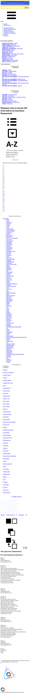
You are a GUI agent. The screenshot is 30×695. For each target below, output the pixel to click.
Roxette (5, 377)
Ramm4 (8, 312)
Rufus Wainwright (7, 463)
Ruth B (5, 476)
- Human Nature (10, 60)
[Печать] (24, 548)
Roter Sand (9, 320)
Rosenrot (8, 319)
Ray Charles (6, 401)
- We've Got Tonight (9, 75)
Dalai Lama (9, 239)
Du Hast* (8, 249)
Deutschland (9, 244)
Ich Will (8, 277)
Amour (8, 225)
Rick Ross (5, 450)
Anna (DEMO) (9, 229)
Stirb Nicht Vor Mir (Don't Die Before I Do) (16, 337)
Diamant (8, 246)
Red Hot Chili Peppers (8, 372)
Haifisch (8, 266)
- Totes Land (7, 103)
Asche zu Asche (10, 231)
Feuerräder (8, 260)
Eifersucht (8, 252)
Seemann (8, 324)
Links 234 (8, 289)
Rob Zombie (6, 458)
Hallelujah (8, 268)
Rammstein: (6, 218)
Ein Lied (8, 253)
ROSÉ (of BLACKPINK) (9, 422)
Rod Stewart (6, 424)
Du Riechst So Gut (10, 251)
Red (4, 479)
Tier (7, 342)
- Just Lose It (7, 57)
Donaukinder (9, 248)
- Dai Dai (10, 43)
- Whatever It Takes (9, 101)
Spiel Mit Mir (9, 332)
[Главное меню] (11, 20)
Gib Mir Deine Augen (11, 264)
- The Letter (7, 99)
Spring (7, 334)
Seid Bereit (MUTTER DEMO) (13, 326)
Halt (7, 270)
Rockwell (5, 443)
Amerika (8, 223)
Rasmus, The (6, 398)
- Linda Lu (12, 85)
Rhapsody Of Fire (7, 437)
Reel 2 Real (6, 469)
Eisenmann (9, 255)
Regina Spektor (7, 435)
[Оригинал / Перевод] (11, 548)
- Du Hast (7, 52)
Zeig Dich (8, 356)
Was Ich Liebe (9, 346)
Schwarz (8, 321)
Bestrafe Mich (9, 235)
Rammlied (8, 313)
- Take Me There (7, 51)
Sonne (7, 330)
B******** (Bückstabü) (12, 238)
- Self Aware (8, 47)
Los (7, 290)
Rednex (5, 427)
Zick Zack (8, 360)
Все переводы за (16, 87)
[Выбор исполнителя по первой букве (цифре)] (12, 149)
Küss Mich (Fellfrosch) (11, 283)
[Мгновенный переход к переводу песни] (12, 138)
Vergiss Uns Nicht (10, 343)
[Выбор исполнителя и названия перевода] (12, 126)
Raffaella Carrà (6, 440)
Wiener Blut (9, 350)
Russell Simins (6, 453)
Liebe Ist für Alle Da (11, 286)
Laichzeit (8, 285)
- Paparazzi (7, 59)
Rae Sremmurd (6, 411)
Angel (7, 226)
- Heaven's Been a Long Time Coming (13, 97)
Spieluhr (8, 333)
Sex (7, 328)
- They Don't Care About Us (13, 53)
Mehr (7, 294)
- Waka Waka (12, 48)
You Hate (8, 355)
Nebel (7, 304)
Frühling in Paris (10, 261)
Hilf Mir (8, 274)
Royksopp (5, 445)
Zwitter (8, 362)
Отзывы (5, 34)
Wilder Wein (9, 351)
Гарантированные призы (9, 29)
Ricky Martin (6, 406)
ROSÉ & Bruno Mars (8, 430)
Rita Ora (5, 409)
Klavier (8, 281)
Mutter (7, 303)
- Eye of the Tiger (11, 102)
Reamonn (5, 393)
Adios (7, 221)
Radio (7, 311)
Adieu (7, 219)
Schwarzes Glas (10, 323)
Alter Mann (9, 222)
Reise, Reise (9, 317)
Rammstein (21, 514)
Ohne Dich (9, 306)
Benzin (8, 234)
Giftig (7, 265)
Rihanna (5, 370)
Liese (7, 287)
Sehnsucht (8, 325)
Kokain (8, 282)
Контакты (5, 35)
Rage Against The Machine (9, 456)
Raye (4, 385)
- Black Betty (8, 95)
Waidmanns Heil (10, 345)
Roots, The (6, 490)
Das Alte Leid (9, 240)
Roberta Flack (6, 471)
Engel (7, 256)
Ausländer (8, 233)
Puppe (7, 308)
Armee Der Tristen (10, 230)
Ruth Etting (6, 484)
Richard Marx (6, 419)
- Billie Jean (9, 44)
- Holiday (7, 98)
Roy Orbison (6, 403)
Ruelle (4, 461)
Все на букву (16, 496)
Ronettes (5, 482)
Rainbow (5, 448)
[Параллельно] (11, 526)
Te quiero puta (9, 341)
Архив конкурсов (7, 30)
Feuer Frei (8, 257)
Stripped (8, 338)
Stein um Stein (9, 336)
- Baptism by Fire (13, 79)
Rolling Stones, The (8, 383)
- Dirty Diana (9, 55)
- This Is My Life (9, 74)
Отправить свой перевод (9, 33)
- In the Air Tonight (9, 94)
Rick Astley (6, 416)
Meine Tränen (9, 299)
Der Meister (9, 243)
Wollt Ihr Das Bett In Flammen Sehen (15, 354)
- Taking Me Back (9, 71)
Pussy (7, 309)
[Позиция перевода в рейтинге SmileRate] (26, 548)
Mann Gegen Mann (10, 293)
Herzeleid (8, 273)
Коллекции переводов (8, 31)
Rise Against (6, 432)
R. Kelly (5, 487)
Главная (5, 23)
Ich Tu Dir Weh (10, 276)
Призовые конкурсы (8, 27)
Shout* (8, 329)
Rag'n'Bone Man (7, 414)
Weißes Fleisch (9, 347)
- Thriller (6, 70)
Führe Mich (9, 263)
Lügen (7, 291)
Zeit (7, 358)
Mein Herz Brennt (10, 295)
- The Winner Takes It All (9, 61)
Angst (7, 227)
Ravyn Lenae (6, 390)
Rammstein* (9, 315)
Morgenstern (9, 300)
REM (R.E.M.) (6, 388)
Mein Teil (8, 298)
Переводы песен (10, 514)
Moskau (8, 302)
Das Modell (9, 242)
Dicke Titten (9, 247)
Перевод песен (7, 25)
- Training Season (8, 56)
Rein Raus (8, 316)
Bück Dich (8, 236)
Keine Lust (9, 279)
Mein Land (9, 296)
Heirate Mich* (9, 272)
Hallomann (9, 269)
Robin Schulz (6, 474)
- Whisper (7, 72)
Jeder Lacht (9, 278)
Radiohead (5, 367)
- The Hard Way (11, 46)
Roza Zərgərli (6, 396)
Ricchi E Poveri (7, 375)
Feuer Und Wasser (10, 259)
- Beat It (8, 49)
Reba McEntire (6, 492)
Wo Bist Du (9, 353)
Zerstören (8, 359)
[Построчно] (11, 537)
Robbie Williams (7, 380)
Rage (4, 466)
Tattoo (7, 340)
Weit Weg (8, 349)
